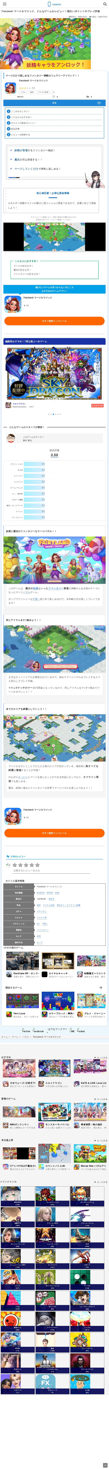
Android (41, 893)
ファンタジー (56, 588)
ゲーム (15, 1037)
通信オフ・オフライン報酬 (68, 905)
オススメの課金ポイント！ (23, 123)
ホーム (4, 1037)
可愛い (36, 599)
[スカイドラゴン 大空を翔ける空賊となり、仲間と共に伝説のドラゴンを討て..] (54, 1076)
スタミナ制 (42, 917)
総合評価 (15, 129)
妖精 (35, 588)
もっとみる (102, 1057)
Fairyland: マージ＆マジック (47, 1037)
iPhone (50, 893)
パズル (26, 592)
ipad (57, 893)
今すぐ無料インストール (54, 321)
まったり (23, 777)
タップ (40, 942)
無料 (39, 905)
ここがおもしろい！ (20, 111)
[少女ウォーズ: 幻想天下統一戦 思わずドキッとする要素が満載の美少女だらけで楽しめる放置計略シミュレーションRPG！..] (19, 1076)
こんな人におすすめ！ (21, 117)
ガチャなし (42, 911)
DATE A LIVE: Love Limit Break (27, 391)
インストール (97, 393)
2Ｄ (38, 924)
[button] (48, 414)
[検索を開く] (104, 3)
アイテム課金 (49, 905)
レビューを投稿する (20, 134)
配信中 (52, 899)
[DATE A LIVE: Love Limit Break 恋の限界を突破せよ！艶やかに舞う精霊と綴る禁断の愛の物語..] (90, 1072)
